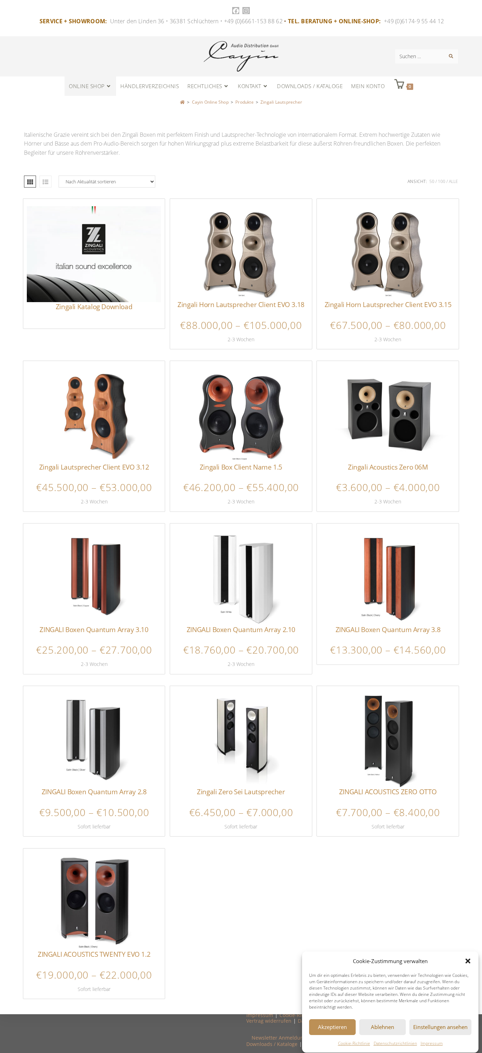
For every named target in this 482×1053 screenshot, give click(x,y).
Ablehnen (382, 1027)
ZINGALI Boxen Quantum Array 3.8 (388, 629)
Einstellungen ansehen (440, 1027)
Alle (453, 181)
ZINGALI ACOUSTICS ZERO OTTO (388, 791)
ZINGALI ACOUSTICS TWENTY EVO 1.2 (94, 954)
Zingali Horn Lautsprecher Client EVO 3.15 (388, 304)
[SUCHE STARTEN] (451, 56)
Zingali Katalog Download (94, 306)
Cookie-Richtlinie (354, 1043)
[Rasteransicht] (30, 182)
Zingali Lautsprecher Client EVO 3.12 (94, 467)
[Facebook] (235, 10)
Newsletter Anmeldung (279, 1037)
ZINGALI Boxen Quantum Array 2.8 (94, 791)
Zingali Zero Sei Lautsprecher (241, 791)
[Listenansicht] (46, 182)
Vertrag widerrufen (268, 1020)
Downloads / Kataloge (271, 1044)
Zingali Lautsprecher (281, 102)
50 (431, 181)
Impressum (432, 1043)
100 (441, 181)
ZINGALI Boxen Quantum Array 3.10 (94, 629)
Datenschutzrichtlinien (395, 1043)
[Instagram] (245, 10)
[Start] (182, 102)
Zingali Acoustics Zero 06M (388, 467)
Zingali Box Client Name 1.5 (241, 467)
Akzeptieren (332, 1027)
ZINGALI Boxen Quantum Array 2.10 (241, 629)
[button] (467, 961)
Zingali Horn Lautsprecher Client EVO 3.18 (241, 304)
